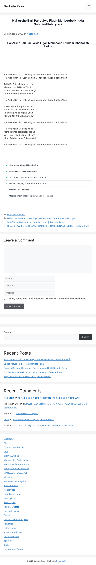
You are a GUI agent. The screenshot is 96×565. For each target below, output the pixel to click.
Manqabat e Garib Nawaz (17, 460)
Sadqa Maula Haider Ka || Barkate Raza (24, 364)
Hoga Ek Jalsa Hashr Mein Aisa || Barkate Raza (27, 376)
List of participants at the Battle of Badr (27, 177)
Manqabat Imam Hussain (16, 468)
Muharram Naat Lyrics (15, 481)
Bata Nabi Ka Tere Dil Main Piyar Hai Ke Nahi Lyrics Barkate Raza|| (37, 359)
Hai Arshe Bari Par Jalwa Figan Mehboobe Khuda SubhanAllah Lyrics (42, 218)
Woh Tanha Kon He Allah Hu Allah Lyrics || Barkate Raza (35, 222)
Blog (6, 443)
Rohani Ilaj (9, 524)
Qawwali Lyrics (11, 511)
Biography (9, 439)
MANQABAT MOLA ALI (15, 473)
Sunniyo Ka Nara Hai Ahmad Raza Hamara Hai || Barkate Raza (35, 368)
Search (7, 332)
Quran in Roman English (16, 519)
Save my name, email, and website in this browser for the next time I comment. (46, 298)
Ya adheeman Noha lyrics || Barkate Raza (33, 419)
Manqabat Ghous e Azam (16, 464)
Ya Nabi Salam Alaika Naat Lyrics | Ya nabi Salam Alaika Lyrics (49, 398)
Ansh (6, 419)
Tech (6, 545)
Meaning (8, 477)
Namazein (9, 398)
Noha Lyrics (10, 502)
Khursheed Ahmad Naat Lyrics (23, 165)
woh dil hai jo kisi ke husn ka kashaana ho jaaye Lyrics (46, 425)
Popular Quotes (11, 507)
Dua (6, 451)
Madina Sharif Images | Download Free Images (31, 196)
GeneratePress (63, 561)
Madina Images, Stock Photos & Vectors (28, 183)
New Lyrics (9, 498)
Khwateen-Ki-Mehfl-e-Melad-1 (23, 171)
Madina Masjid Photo (19, 189)
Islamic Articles (11, 456)
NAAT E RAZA (11, 485)
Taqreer (8, 541)
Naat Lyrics (9, 490)
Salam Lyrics (10, 528)
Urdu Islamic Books (13, 549)
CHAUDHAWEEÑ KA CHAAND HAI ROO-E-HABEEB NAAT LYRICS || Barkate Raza (48, 226)
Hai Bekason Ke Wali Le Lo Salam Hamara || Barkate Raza (33, 372)
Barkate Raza (14, 6)
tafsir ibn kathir (11, 536)
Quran (7, 515)
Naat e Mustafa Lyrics (27, 413)
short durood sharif (13, 532)
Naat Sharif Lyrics (16, 214)
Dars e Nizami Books (14, 447)
